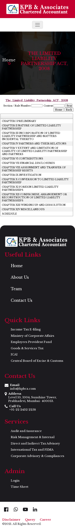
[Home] (37, 9)
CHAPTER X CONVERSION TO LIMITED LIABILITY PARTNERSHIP (35, 181)
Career (45, 519)
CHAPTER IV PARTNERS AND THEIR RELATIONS (34, 143)
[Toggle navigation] (37, 25)
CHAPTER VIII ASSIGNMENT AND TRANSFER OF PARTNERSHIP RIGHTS (34, 169)
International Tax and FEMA (32, 449)
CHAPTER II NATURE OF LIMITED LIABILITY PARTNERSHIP (31, 127)
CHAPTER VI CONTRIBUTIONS (22, 158)
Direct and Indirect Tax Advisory (35, 443)
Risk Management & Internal (32, 437)
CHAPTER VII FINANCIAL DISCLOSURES (28, 163)
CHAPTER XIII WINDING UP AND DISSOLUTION (34, 204)
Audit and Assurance (26, 431)
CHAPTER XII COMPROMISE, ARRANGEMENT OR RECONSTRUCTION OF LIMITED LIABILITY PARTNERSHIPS (34, 197)
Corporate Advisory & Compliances (37, 456)
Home (9, 60)
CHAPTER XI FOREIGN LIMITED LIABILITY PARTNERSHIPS (30, 188)
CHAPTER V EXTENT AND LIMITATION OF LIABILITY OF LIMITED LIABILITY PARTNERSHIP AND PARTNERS (34, 151)
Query (30, 519)
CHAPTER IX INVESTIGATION (21, 174)
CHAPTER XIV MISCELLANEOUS (23, 209)
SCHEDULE (9, 213)
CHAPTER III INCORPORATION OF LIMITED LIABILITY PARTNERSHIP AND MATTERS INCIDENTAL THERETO (31, 136)
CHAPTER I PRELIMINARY (19, 121)
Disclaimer (11, 519)
